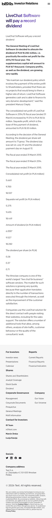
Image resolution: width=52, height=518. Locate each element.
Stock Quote (11, 384)
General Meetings (13, 411)
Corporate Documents (16, 403)
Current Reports (36, 358)
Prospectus (11, 407)
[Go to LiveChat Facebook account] (16, 458)
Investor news (12, 358)
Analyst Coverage (14, 380)
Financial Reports (36, 362)
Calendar (10, 366)
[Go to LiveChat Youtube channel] (20, 458)
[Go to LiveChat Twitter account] (7, 458)
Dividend (10, 389)
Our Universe (40, 403)
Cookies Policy (23, 504)
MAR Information (13, 416)
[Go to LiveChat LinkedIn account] (11, 458)
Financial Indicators (37, 366)
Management (12, 399)
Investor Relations (26, 3)
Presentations (12, 362)
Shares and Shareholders (17, 376)
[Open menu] (49, 4)
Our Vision (39, 399)
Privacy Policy (10, 511)
